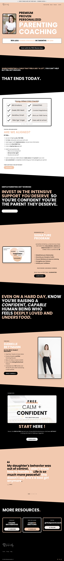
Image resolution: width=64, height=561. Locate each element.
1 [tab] (27, 493)
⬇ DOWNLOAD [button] (32, 529)
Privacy (7, 551)
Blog (11, 551)
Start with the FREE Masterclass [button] (32, 48)
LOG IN (59, 4)
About (51, 4)
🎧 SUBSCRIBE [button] (12, 529)
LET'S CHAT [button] (9, 167)
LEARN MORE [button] (39, 276)
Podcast (55, 4)
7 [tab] (36, 493)
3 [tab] (30, 493)
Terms (3, 551)
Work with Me (46, 4)
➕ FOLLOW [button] (52, 527)
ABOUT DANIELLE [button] (11, 373)
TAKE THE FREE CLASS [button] (10, 211)
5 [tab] (33, 493)
